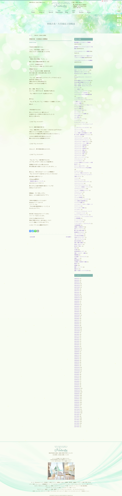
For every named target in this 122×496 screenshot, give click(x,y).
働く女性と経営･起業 (79, 230)
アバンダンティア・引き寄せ (81, 92)
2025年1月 (76, 294)
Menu (89, 12)
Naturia (60, 15)
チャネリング (77, 171)
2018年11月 (77, 390)
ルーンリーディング (78, 220)
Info (73, 12)
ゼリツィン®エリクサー (80, 166)
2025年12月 (77, 283)
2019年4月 (76, 381)
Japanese (105, 0)
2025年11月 (77, 285)
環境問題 (76, 254)
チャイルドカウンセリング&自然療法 (82, 167)
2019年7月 (76, 376)
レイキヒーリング (78, 221)
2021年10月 (77, 330)
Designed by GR (70, 495)
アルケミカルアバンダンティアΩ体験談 (83, 60)
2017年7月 (76, 418)
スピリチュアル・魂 (78, 155)
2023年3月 (76, 309)
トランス (76, 178)
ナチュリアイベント (78, 183)
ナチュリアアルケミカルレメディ (82, 181)
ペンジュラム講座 (78, 202)
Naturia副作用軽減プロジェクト (81, 82)
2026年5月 (76, 278)
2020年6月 (76, 357)
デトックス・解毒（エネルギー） (82, 172)
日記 (75, 247)
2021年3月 (76, 343)
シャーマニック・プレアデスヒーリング (83, 124)
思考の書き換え (77, 241)
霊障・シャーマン (78, 267)
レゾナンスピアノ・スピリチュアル (82, 223)
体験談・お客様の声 (78, 227)
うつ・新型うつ (77, 89)
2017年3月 (76, 425)
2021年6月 (76, 337)
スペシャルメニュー (78, 159)
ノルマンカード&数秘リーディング (82, 186)
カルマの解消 (77, 115)
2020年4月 (76, 360)
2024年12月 (77, 296)
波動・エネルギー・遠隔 (80, 253)
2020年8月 (76, 353)
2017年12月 (77, 409)
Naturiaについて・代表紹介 (41, 482)
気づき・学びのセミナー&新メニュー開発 (44, 485)
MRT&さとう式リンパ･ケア (80, 71)
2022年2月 (76, 323)
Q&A (62, 482)
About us (42, 12)
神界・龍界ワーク (55, 489)
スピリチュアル (77, 136)
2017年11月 (77, 411)
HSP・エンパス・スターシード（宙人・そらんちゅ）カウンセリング (48, 491)
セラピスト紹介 (119, 15)
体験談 (74, 482)
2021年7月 (76, 336)
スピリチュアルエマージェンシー (82, 139)
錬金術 (70, 482)
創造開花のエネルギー (79, 232)
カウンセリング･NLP (79, 110)
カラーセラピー (77, 112)
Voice (59, 12)
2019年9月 (76, 372)
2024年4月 (76, 301)
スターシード (77, 129)
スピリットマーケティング (80, 157)
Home (33, 12)
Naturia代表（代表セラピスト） (119, 11)
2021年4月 (76, 341)
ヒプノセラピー (77, 193)
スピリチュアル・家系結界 (80, 145)
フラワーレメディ (78, 195)
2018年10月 (77, 391)
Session (81, 12)
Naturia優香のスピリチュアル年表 (82, 80)
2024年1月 (76, 302)
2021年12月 (77, 327)
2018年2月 (76, 405)
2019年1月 (76, 386)
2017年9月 (76, 414)
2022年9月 (76, 316)
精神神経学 (76, 260)
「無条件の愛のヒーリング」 (36, 181)
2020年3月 (76, 362)
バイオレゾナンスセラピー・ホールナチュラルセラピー (72, 489)
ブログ (78, 482)
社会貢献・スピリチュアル (80, 256)
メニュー (119, 3)
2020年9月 (76, 351)
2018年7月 (76, 397)
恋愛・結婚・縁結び (78, 242)
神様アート (76, 258)
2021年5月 (76, 339)
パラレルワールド (78, 192)
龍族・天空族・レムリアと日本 (81, 270)
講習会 (58, 482)
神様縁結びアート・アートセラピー (50, 484)
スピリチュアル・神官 (79, 146)
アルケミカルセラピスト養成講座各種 (83, 94)
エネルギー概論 (77, 103)
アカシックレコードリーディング (82, 91)
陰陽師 (75, 265)
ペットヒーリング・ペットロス (81, 199)
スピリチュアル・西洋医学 (80, 148)
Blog (66, 12)
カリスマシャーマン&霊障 (80, 113)
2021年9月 (76, 332)
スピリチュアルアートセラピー (81, 138)
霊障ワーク (47, 489)
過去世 (75, 263)
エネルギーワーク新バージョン (69, 487)
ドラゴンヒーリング (78, 179)
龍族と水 (76, 268)
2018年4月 (76, 402)
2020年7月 (76, 355)
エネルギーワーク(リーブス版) (61, 485)
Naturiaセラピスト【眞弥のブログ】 (82, 73)
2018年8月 (76, 395)
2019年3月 (76, 383)
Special (51, 12)
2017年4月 (76, 423)
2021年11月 (77, 329)
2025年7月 (76, 290)
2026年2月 (76, 280)
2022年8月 (76, 318)
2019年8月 (76, 374)
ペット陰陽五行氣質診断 (80, 200)
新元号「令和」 (77, 246)
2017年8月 (76, 416)
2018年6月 (76, 398)
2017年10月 (77, 412)
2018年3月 (76, 404)
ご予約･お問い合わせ (86, 482)
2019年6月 (76, 377)
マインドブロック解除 (79, 207)
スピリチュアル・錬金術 (80, 152)
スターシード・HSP (79, 131)
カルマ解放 (76, 117)
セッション (38, 484)
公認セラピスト (52, 482)
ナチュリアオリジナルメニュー (81, 185)
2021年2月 (76, 344)
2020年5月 (76, 358)
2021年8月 (76, 334)
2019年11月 (77, 369)
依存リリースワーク (78, 228)
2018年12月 (77, 388)
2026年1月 (76, 282)
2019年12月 (77, 367)
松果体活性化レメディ (79, 251)
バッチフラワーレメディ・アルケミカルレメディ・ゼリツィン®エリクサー (76, 484)
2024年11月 (77, 297)
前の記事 (32, 237)
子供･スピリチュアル (79, 239)
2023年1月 (76, 313)
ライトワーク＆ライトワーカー (81, 214)
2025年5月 (76, 292)
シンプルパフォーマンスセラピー (82, 127)
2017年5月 (76, 421)
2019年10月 (77, 371)
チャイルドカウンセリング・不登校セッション (78, 491)
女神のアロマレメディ (79, 237)
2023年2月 (76, 311)
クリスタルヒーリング (79, 118)
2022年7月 (76, 320)
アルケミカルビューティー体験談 (82, 51)
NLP (66, 491)
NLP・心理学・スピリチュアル (81, 84)
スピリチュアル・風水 (79, 153)
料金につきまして (78, 244)
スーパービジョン (78, 160)
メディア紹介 (32, 484)
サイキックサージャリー (80, 122)
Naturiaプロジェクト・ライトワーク (82, 77)
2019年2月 (76, 384)
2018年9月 (76, 393)
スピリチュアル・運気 (79, 150)
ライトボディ (77, 209)
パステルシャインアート (80, 188)
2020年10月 (77, 350)
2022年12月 (77, 315)
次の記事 (68, 237)
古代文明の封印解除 (78, 235)
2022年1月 (76, 325)
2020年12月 (77, 348)
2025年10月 (77, 287)
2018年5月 (76, 400)
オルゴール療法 (77, 108)
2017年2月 (76, 426)
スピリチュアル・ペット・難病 (81, 143)
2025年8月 (76, 289)
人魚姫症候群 (77, 225)
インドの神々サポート (79, 98)
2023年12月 (77, 304)
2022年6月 (76, 322)
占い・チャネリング (78, 234)
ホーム (30, 35)
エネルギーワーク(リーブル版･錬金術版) (78, 485)
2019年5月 (76, 379)
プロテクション (40, 489)
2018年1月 (76, 407)
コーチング (76, 120)
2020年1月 (76, 365)
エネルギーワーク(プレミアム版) (53, 487)
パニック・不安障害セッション (81, 190)
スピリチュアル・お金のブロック (82, 141)
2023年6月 (76, 306)
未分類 (75, 249)
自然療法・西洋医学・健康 (80, 261)
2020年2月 (76, 364)
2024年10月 (77, 299)
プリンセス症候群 (78, 197)
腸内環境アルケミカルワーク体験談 (82, 42)
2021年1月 (76, 346)
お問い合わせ (119, 20)
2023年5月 (76, 308)
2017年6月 (76, 419)
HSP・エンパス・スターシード (81, 70)
